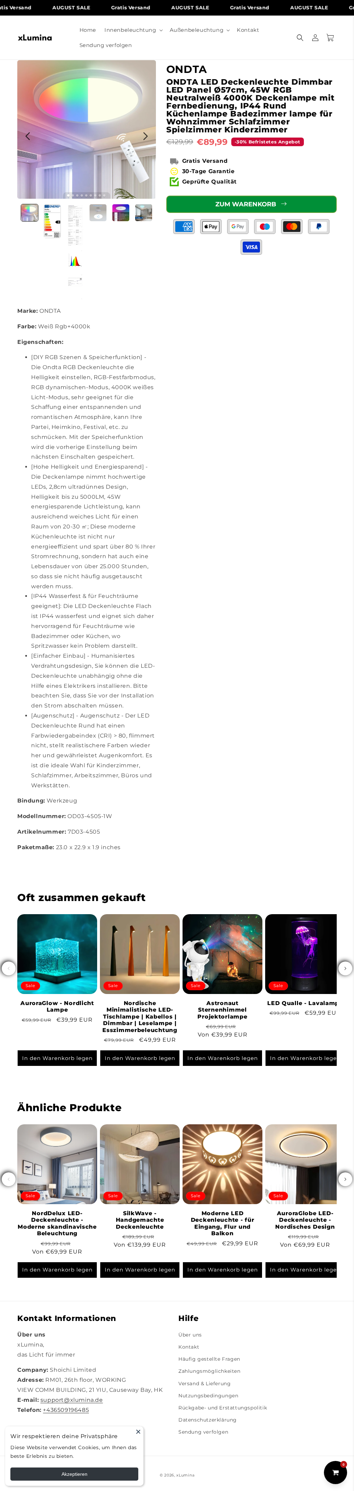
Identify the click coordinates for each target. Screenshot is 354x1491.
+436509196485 (66, 1410)
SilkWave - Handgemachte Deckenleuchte (140, 1220)
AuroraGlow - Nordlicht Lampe (57, 1006)
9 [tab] (104, 195)
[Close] (138, 1431)
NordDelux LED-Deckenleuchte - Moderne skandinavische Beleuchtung (57, 1223)
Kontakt (188, 1347)
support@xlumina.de (71, 1400)
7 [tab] (95, 195)
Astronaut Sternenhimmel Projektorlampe (222, 1010)
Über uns (190, 1335)
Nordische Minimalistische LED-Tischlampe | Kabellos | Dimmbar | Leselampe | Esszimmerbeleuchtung (139, 1016)
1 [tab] (68, 195)
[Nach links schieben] (9, 968)
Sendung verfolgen (203, 1432)
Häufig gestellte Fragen (209, 1359)
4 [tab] (82, 195)
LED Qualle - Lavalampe (305, 1003)
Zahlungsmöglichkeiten (209, 1371)
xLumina (185, 1475)
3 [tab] (77, 195)
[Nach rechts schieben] (345, 968)
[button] (133, 30)
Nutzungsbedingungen (208, 1395)
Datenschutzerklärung (207, 1420)
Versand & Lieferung (204, 1383)
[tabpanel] (86, 129)
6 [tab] (91, 195)
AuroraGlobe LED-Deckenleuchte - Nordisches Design (305, 1220)
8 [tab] (100, 195)
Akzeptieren (74, 1474)
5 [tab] (86, 195)
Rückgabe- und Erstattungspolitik (222, 1408)
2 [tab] (73, 195)
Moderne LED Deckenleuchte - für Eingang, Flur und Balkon (222, 1223)
